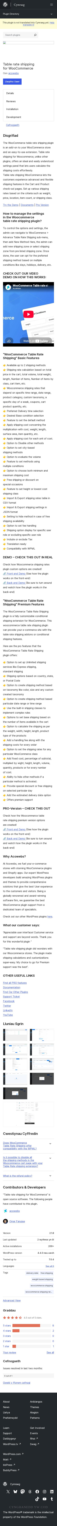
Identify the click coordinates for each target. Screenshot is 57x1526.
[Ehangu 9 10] (23, 1091)
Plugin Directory (11, 14)
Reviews (11, 101)
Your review (9, 1352)
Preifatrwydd (10, 1417)
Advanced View (12, 1300)
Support (7, 1433)
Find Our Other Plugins (15, 991)
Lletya (6, 1412)
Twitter (7, 1005)
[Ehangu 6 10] (49, 1062)
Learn (6, 1427)
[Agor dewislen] (52, 4)
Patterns (35, 1417)
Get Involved (37, 1427)
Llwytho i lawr (12, 81)
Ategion (34, 1412)
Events (34, 1433)
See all (50, 1352)
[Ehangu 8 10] (49, 1076)
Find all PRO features (15, 982)
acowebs (13, 73)
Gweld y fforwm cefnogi (16, 1382)
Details (10, 93)
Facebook (9, 1001)
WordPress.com (13, 1454)
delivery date (32, 1273)
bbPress (9, 1464)
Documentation (11, 987)
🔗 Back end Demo (14, 582)
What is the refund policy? (17, 1175)
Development (13, 117)
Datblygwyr (9, 1438)
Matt (7, 1459)
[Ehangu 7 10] (23, 1076)
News (6, 1407)
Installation (12, 109)
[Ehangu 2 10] (49, 1032)
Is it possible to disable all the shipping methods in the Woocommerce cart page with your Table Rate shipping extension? (23, 1162)
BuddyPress (11, 1470)
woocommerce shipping (42, 1285)
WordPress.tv (12, 1444)
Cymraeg (15, 1484)
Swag (34, 1444)
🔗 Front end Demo (14, 573)
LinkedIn (8, 1010)
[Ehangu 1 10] (23, 1032)
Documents (27, 204)
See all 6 (50, 1266)
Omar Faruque (17, 1221)
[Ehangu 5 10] (23, 1062)
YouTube (8, 1014)
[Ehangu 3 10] (23, 1047)
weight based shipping (42, 1279)
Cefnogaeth (12, 125)
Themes (34, 1407)
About (6, 1401)
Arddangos (36, 1401)
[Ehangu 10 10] (49, 1105)
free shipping (47, 1273)
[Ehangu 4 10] (49, 1047)
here (49, 916)
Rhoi (34, 1438)
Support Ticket (11, 996)
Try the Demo (11, 204)
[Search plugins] (35, 35)
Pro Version (42, 204)
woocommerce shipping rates (39, 1292)
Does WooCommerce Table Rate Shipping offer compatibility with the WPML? (20, 1145)
